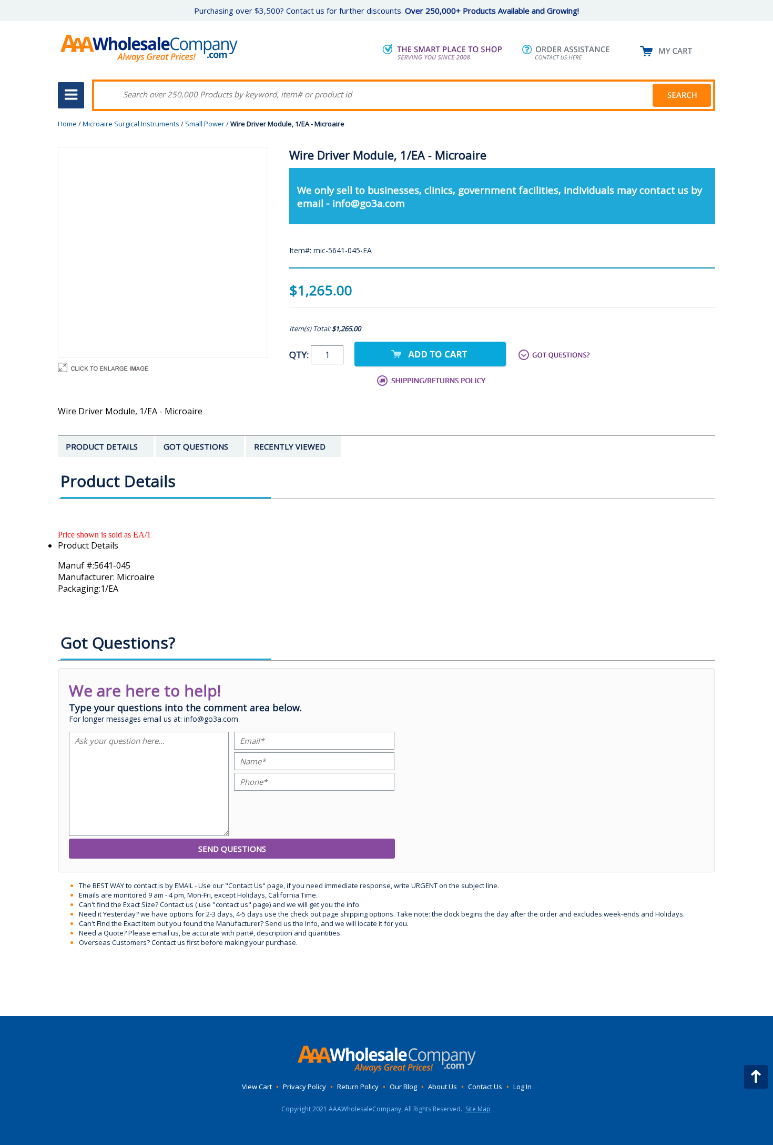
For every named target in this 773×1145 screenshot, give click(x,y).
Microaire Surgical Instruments (131, 123)
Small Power (205, 123)
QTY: (300, 355)
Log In (522, 1086)
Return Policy (358, 1086)
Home (67, 123)
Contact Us (485, 1086)
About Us (442, 1086)
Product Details (88, 545)
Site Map (478, 1108)
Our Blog (403, 1086)
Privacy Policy (304, 1086)
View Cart (257, 1086)
